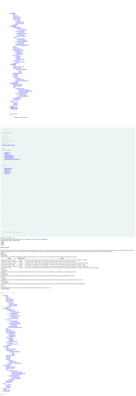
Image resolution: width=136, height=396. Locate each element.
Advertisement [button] (4, 281)
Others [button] (2, 285)
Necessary (4, 254)
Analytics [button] (3, 277)
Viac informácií (43, 239)
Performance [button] (3, 273)
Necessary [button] (3, 252)
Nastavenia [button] (3, 240)
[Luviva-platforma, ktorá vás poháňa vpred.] (18, 10)
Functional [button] (3, 269)
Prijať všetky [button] (9, 240)
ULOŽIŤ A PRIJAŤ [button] (5, 289)
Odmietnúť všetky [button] (16, 240)
